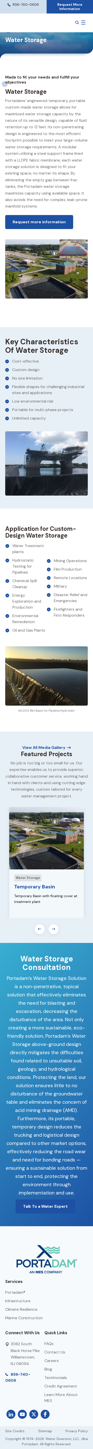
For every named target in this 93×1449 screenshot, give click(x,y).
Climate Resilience (21, 1309)
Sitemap (45, 1431)
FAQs (49, 1343)
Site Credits (15, 1431)
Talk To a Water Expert (45, 1206)
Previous (40, 929)
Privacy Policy (76, 1431)
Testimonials (55, 1377)
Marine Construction (24, 1317)
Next (54, 929)
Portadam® (15, 1292)
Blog (48, 1369)
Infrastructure (18, 1300)
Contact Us (54, 1352)
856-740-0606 (25, 4)
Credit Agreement (60, 1386)
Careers (51, 1360)
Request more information (39, 222)
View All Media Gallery (43, 747)
